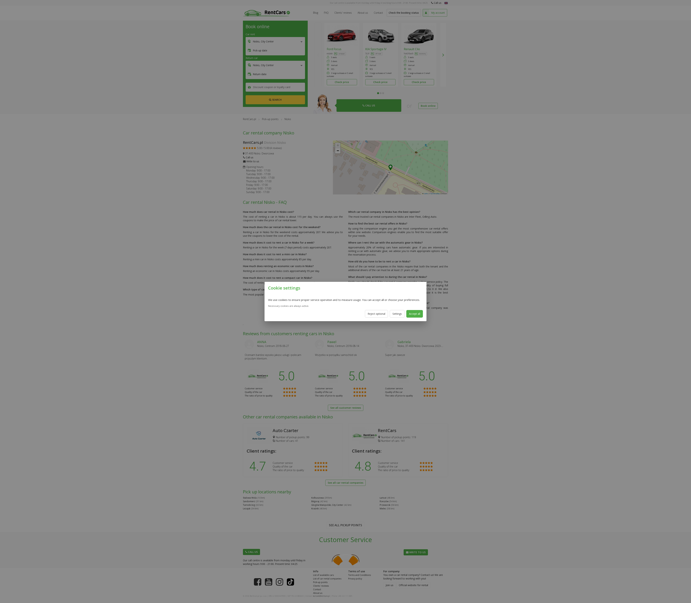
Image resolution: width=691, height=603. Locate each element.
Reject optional (376, 313)
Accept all (414, 313)
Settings (397, 313)
